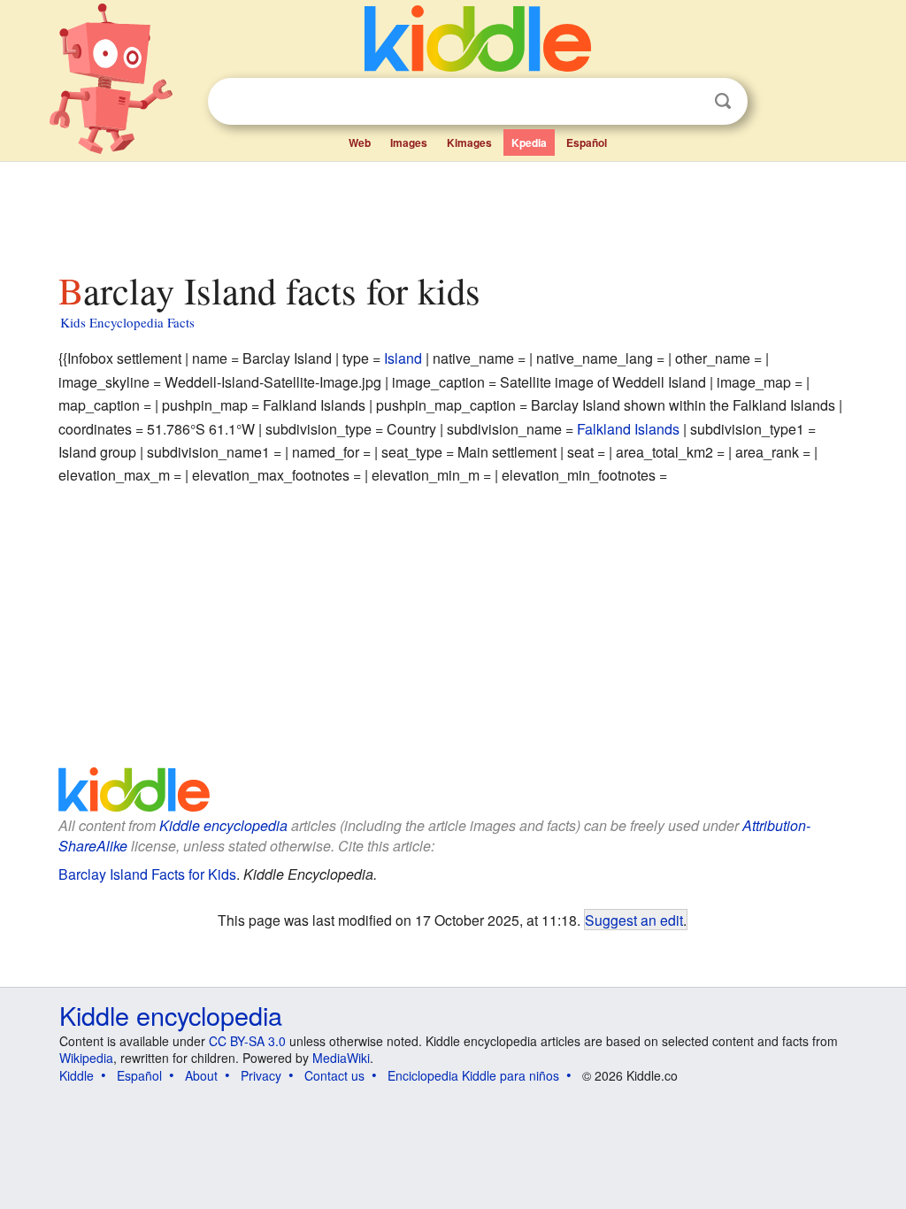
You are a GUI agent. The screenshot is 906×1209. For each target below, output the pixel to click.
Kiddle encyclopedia (223, 825)
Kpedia (529, 142)
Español (586, 142)
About (201, 1075)
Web (360, 142)
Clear (687, 102)
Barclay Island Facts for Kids (147, 874)
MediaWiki (341, 1058)
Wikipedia (86, 1058)
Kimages (469, 142)
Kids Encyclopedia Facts (127, 322)
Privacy (261, 1075)
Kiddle (76, 1075)
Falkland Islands (628, 429)
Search (723, 101)
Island (403, 358)
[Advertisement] (452, 211)
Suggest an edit (634, 919)
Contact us (334, 1075)
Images (408, 142)
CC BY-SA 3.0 (247, 1041)
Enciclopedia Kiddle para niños (473, 1075)
